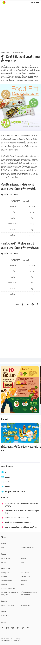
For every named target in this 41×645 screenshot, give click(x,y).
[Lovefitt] (10, 2)
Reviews (4, 584)
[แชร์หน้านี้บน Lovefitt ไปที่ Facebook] (22, 304)
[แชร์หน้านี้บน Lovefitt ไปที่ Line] (32, 304)
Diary (22, 562)
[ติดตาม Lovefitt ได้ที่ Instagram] (7, 627)
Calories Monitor (18, 52)
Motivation (24, 580)
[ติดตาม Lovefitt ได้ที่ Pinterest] (22, 627)
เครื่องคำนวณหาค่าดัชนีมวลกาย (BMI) (9, 593)
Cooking (23, 558)
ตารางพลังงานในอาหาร (8, 588)
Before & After (25, 576)
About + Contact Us (27, 547)
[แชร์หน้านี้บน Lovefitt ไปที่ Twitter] (27, 304)
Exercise (4, 576)
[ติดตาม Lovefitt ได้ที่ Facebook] (3, 627)
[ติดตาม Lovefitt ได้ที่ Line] (28, 627)
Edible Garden (5, 616)
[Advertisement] (20, 26)
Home (3, 547)
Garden (3, 562)
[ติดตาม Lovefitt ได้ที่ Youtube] (12, 627)
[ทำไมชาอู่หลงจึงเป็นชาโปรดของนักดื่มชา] (19, 433)
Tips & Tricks (25, 573)
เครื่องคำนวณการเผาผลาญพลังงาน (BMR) (29, 593)
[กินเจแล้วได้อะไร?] (19, 389)
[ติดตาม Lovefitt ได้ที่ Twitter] (17, 627)
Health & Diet (5, 52)
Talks (22, 584)
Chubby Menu (25, 605)
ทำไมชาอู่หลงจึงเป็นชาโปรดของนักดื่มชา (19, 448)
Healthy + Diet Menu (8, 605)
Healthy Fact (5, 573)
